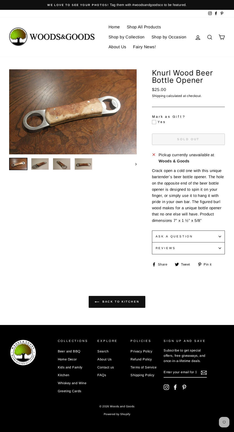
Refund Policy (141, 359)
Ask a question (174, 236)
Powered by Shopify (117, 414)
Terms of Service (143, 367)
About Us (117, 47)
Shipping (158, 96)
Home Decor (67, 359)
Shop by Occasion (169, 37)
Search (103, 351)
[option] (117, 5)
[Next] (134, 164)
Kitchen (63, 375)
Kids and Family (70, 367)
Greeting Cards (69, 391)
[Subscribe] (204, 372)
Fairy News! (144, 47)
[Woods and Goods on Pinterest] (184, 387)
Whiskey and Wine (72, 383)
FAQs (101, 375)
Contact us (105, 367)
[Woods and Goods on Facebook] (175, 387)
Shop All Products (144, 27)
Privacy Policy (141, 351)
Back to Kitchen (120, 301)
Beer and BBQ (69, 351)
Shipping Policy (142, 375)
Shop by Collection (127, 37)
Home (114, 27)
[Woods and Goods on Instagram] (166, 387)
